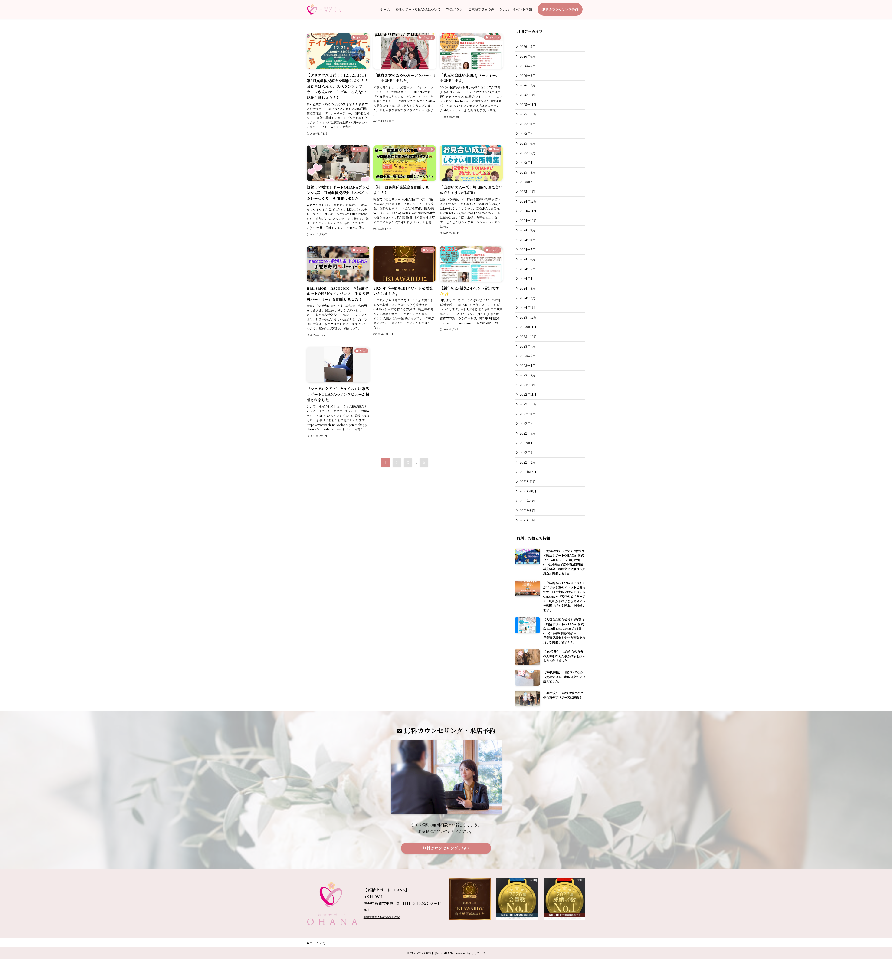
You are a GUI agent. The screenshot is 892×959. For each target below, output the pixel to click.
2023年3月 (527, 375)
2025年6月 (527, 143)
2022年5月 (527, 433)
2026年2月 (527, 85)
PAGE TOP (869, 926)
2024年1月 (527, 307)
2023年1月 (527, 384)
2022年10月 (528, 404)
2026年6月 (527, 56)
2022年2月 (527, 462)
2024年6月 (527, 259)
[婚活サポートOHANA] (324, 9)
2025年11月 (528, 104)
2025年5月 (527, 153)
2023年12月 (528, 317)
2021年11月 (528, 481)
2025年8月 (527, 124)
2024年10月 (528, 220)
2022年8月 (527, 414)
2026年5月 (527, 65)
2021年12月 (528, 471)
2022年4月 (527, 442)
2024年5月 (527, 269)
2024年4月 (527, 278)
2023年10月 (528, 336)
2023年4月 (527, 365)
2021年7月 (527, 520)
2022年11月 (528, 394)
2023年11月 (528, 326)
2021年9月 (527, 500)
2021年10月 (528, 491)
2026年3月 (527, 75)
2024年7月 (527, 249)
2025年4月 (527, 162)
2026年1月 (527, 94)
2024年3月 (527, 288)
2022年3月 (527, 452)
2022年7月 (527, 423)
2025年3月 (527, 172)
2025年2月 (527, 181)
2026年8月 (527, 46)
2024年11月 (528, 210)
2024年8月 (527, 239)
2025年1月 (527, 191)
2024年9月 (527, 230)
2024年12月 (528, 201)
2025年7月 (527, 133)
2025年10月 (528, 114)
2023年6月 (527, 355)
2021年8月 (527, 510)
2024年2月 (527, 298)
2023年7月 (527, 346)
